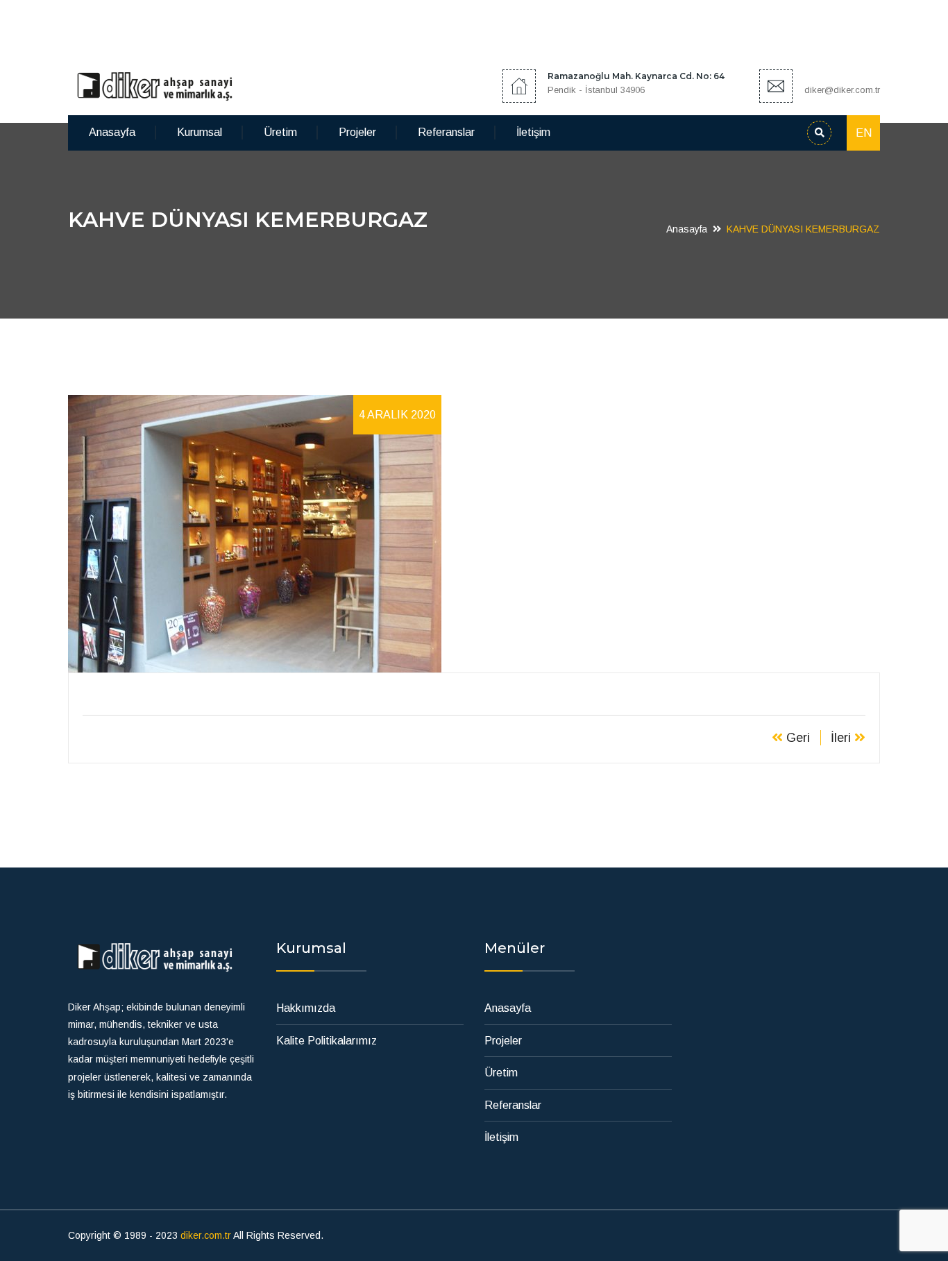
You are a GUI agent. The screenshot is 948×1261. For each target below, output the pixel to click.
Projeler (357, 132)
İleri (842, 738)
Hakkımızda (305, 1008)
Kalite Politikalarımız (326, 1041)
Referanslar (446, 132)
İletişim (533, 132)
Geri (796, 738)
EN (864, 133)
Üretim (280, 132)
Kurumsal (199, 132)
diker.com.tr (205, 1235)
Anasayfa (112, 132)
